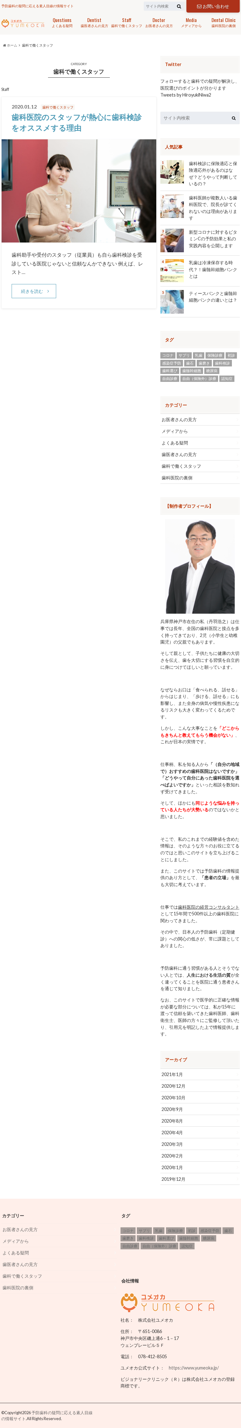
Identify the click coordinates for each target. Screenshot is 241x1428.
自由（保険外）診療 (199, 378)
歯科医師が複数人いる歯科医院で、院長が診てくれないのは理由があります (213, 208)
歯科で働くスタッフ (126, 21)
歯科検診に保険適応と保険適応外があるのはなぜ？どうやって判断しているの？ (213, 174)
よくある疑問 (62, 21)
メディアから (191, 21)
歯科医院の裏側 (224, 21)
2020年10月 (173, 1097)
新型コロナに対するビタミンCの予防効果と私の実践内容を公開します (213, 238)
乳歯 (198, 355)
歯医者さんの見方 (94, 21)
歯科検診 (222, 363)
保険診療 (214, 355)
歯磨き (204, 363)
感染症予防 (171, 363)
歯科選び (169, 370)
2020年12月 (173, 1086)
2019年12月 (173, 1179)
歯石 (190, 363)
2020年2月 (172, 1155)
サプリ (184, 355)
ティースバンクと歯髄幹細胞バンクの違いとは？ (213, 297)
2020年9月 (172, 1109)
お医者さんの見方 (159, 21)
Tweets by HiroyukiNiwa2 (185, 95)
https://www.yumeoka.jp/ (194, 1367)
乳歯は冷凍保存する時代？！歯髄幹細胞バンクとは (213, 269)
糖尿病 (211, 370)
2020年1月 (172, 1167)
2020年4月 (172, 1132)
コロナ (168, 355)
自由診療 (169, 378)
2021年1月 (172, 1074)
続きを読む (32, 291)
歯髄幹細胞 (191, 370)
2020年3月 (172, 1144)
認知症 (227, 378)
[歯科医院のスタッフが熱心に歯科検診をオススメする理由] (79, 239)
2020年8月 (172, 1121)
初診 (231, 355)
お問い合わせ (216, 6)
